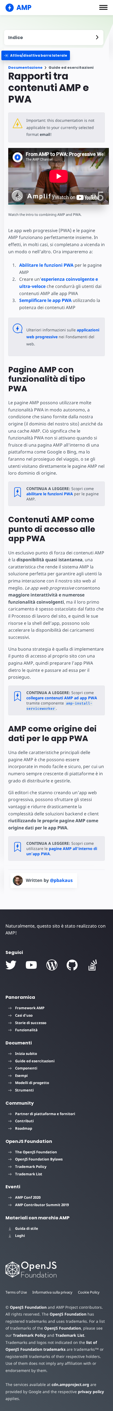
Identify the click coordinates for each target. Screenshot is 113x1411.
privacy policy (91, 1391)
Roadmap (23, 1128)
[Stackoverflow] (92, 964)
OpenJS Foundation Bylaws (39, 1159)
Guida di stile (26, 1228)
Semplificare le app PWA (45, 300)
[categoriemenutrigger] (35, 55)
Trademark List (28, 1173)
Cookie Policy (89, 1292)
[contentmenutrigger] (53, 37)
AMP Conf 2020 (28, 1197)
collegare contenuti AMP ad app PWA (61, 697)
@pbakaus (61, 880)
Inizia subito (26, 1053)
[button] (103, 7)
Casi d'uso (24, 1015)
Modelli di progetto (32, 1082)
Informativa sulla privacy (52, 1292)
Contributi (24, 1120)
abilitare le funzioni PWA (49, 493)
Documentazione (25, 67)
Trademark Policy (30, 1166)
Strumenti (24, 1090)
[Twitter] (10, 964)
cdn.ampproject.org (70, 1384)
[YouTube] (31, 964)
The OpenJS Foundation (36, 1151)
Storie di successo (30, 1022)
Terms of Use (16, 1292)
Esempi (21, 1075)
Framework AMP (29, 1007)
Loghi (20, 1235)
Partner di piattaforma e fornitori (45, 1113)
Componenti (26, 1068)
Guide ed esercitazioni (35, 1060)
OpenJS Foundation (28, 1307)
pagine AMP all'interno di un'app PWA (61, 851)
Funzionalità (26, 1029)
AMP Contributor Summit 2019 (42, 1204)
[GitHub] (72, 964)
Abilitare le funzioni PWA (46, 265)
